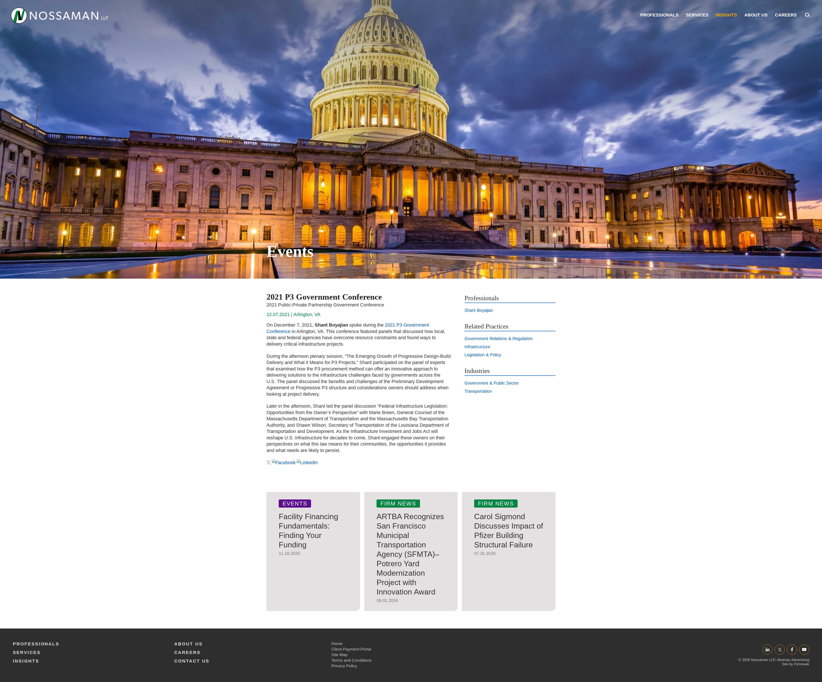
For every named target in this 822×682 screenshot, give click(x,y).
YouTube (804, 649)
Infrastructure (477, 346)
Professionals (659, 14)
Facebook (792, 649)
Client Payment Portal (351, 649)
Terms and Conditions (351, 660)
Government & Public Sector (492, 383)
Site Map (339, 654)
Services (697, 14)
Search (806, 17)
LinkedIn (767, 649)
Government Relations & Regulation (499, 338)
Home (336, 643)
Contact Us (191, 660)
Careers (786, 14)
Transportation (478, 391)
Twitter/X (780, 649)
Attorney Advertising (793, 660)
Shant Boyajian (479, 310)
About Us (756, 14)
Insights (726, 14)
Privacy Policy (344, 666)
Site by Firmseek (795, 664)
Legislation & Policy (483, 354)
